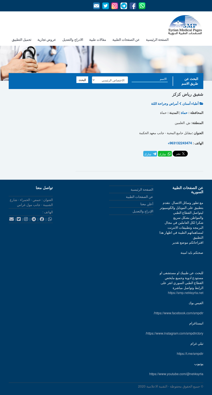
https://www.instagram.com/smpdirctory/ (174, 333)
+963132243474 (180, 143)
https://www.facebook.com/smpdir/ (178, 313)
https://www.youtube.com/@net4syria (176, 373)
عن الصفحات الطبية (126, 39)
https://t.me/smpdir (190, 353)
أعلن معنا (146, 203)
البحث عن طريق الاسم (190, 81)
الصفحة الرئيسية (157, 39)
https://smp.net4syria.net (185, 292)
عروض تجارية (46, 39)
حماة (184, 112)
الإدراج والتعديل (142, 211)
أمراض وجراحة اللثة (164, 103)
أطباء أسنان (190, 103)
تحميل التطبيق (21, 39)
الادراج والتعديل (72, 39)
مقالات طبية (97, 39)
